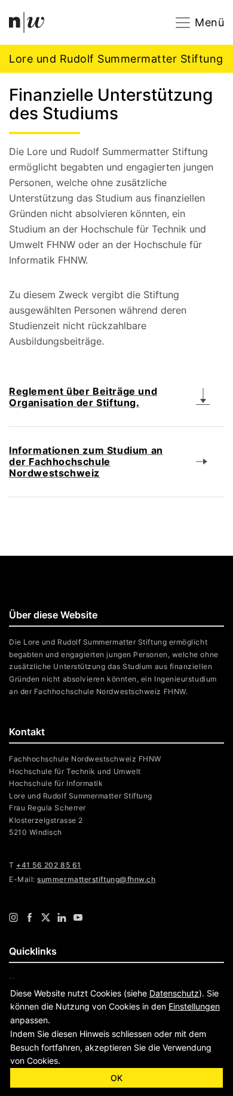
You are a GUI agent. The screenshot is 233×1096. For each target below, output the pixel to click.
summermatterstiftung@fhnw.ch (96, 879)
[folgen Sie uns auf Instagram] (13, 917)
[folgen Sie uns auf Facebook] (29, 917)
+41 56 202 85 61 (48, 864)
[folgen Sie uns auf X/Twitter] (45, 917)
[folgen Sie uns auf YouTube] (77, 917)
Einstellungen (194, 1006)
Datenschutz (174, 993)
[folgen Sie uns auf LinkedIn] (61, 917)
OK (116, 1078)
